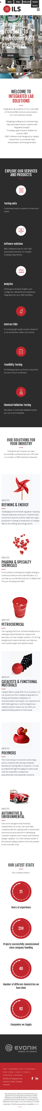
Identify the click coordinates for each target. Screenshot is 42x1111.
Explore (10, 55)
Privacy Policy (7, 1075)
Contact (35, 6)
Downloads (18, 1075)
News (18, 2)
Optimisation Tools (15, 1069)
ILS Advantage (29, 1069)
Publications (27, 2)
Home (5, 1069)
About (10, 2)
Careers (35, 2)
